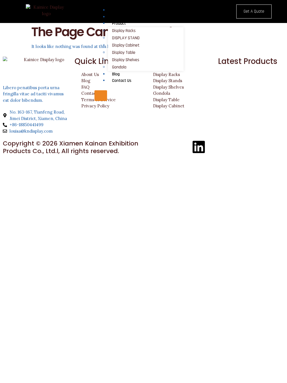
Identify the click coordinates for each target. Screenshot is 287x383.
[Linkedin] (199, 147)
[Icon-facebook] (153, 147)
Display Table (123, 53)
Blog (116, 74)
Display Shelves (125, 60)
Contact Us (121, 80)
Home (117, 10)
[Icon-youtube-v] (184, 147)
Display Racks (124, 31)
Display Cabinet (126, 45)
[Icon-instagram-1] (168, 147)
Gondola (119, 67)
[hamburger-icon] (215, 9)
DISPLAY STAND (126, 38)
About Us (120, 17)
